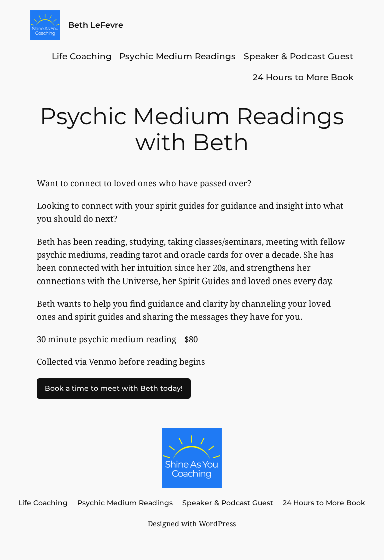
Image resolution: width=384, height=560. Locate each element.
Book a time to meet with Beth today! (114, 388)
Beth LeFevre (96, 25)
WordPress (217, 523)
